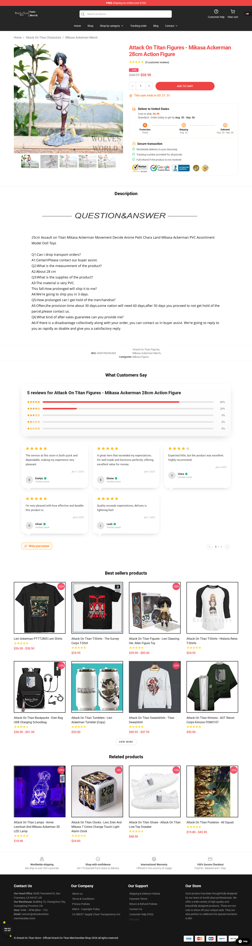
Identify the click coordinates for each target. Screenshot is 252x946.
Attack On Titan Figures (145, 349)
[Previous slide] (19, 99)
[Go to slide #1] (30, 161)
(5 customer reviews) (157, 62)
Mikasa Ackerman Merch (81, 37)
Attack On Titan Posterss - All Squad (210, 822)
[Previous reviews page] (209, 546)
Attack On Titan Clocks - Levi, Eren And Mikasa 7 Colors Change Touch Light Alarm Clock (96, 827)
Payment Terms (138, 898)
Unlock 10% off (7, 930)
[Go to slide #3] (68, 161)
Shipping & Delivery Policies (144, 893)
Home (18, 37)
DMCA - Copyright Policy (86, 909)
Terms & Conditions (83, 898)
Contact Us (135, 909)
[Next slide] (117, 99)
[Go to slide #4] (87, 161)
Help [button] (245, 941)
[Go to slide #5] (107, 161)
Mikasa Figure (140, 356)
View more (126, 742)
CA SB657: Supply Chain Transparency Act (96, 914)
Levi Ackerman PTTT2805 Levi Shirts (38, 638)
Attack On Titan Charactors (43, 37)
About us (77, 893)
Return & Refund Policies (143, 903)
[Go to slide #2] (49, 161)
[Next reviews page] (227, 546)
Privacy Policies (81, 903)
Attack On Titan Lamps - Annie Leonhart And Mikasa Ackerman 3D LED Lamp (37, 827)
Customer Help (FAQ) (141, 914)
